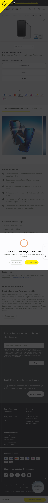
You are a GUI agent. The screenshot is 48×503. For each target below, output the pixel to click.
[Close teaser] (14, 3)
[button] (6, 6)
